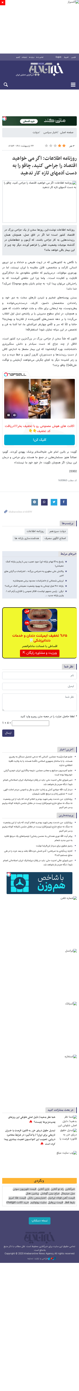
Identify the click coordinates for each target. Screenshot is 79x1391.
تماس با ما (39, 57)
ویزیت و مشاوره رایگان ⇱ (40, 653)
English (58, 57)
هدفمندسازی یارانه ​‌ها (27, 538)
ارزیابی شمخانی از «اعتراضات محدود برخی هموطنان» (38, 581)
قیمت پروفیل (55, 1203)
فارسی (73, 57)
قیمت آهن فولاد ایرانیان (61, 1198)
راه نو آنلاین (57, 1189)
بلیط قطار (69, 1203)
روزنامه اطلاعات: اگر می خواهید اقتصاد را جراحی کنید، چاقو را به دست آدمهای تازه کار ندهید (44, 165)
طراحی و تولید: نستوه (37, 1258)
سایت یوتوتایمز (38, 1203)
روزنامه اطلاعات (35, 531)
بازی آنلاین (43, 1189)
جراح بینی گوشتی (49, 1194)
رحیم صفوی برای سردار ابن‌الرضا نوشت (54, 846)
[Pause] (8, 415)
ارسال (8, 733)
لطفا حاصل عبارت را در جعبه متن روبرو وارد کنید (48, 717)
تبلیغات (24, 57)
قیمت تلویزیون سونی (24, 1189)
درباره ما (31, 57)
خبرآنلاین (39, 70)
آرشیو (18, 57)
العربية (66, 57)
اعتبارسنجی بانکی (36, 1198)
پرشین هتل (32, 1194)
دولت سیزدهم (58, 531)
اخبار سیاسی (50, 132)
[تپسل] (4, 118)
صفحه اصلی (66, 132)
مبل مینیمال (68, 1194)
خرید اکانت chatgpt (17, 1203)
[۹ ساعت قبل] (67, 1121)
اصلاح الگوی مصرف (55, 538)
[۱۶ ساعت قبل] (67, 1135)
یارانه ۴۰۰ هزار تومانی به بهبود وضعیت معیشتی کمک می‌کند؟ (34, 586)
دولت (36, 132)
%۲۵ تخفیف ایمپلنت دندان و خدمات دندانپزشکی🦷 (39, 638)
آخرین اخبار (66, 749)
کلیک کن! (39, 440)
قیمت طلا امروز (17, 1198)
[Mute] (14, 415)
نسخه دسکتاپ (40, 1221)
